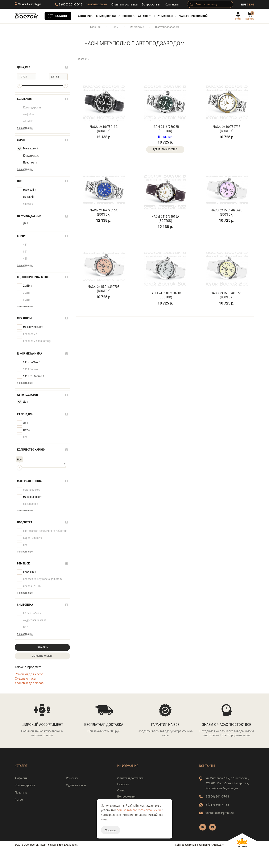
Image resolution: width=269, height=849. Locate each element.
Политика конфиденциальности (59, 844)
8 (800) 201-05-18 (70, 4)
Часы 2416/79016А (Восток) (165, 219)
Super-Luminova (32, 537)
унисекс (28, 203)
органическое (31, 489)
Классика (31, 155)
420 (25, 258)
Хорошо (110, 830)
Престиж (30, 162)
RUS (244, 4)
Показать (42, 647)
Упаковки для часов (29, 682)
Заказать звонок (96, 4)
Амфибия (84, 16)
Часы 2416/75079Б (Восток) (226, 129)
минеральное (32, 496)
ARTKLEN (217, 844)
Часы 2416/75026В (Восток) (165, 129)
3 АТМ (26, 292)
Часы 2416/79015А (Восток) (103, 212)
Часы (115, 27)
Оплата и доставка (124, 4)
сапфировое (30, 503)
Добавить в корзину (165, 149)
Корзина (249, 18)
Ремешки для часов (29, 674)
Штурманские (164, 16)
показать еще (25, 128)
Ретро (19, 799)
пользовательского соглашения (139, 810)
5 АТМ (26, 299)
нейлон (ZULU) (32, 586)
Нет (26, 430)
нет (25, 437)
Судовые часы (25, 678)
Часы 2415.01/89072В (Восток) (227, 295)
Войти (238, 18)
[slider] (19, 85)
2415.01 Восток (33, 376)
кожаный (29, 572)
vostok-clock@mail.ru (220, 813)
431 (25, 244)
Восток (128, 16)
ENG (251, 4)
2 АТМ (27, 285)
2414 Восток (30, 369)
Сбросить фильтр (42, 655)
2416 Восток (31, 362)
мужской (29, 189)
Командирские (106, 16)
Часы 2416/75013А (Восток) (103, 129)
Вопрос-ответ (151, 4)
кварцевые (30, 334)
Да (25, 223)
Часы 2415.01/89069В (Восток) (227, 212)
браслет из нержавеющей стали (42, 579)
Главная (95, 27)
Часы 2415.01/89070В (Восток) (104, 289)
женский (29, 196)
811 (25, 251)
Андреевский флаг (34, 620)
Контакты (172, 4)
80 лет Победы (32, 613)
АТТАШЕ (143, 16)
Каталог (61, 16)
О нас (121, 790)
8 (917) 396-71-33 (217, 804)
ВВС (25, 627)
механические (33, 326)
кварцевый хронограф (37, 341)
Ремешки (72, 778)
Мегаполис (137, 27)
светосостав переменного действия (45, 531)
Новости (123, 784)
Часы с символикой (193, 16)
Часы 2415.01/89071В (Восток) (165, 295)
